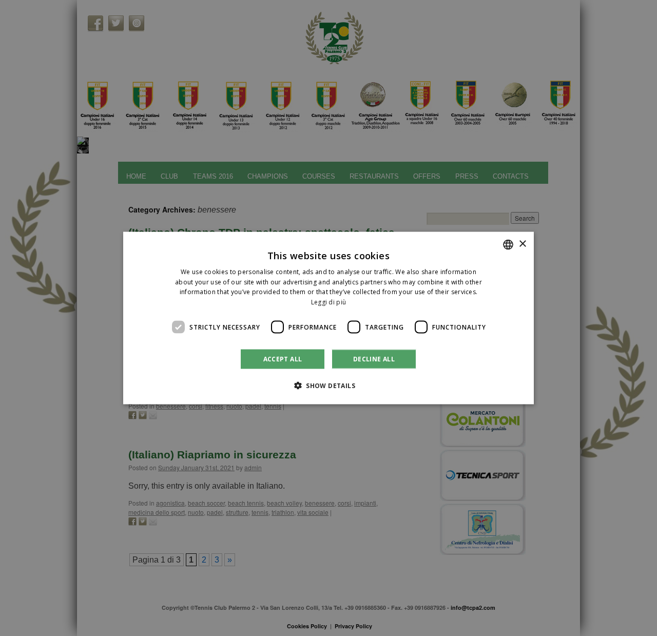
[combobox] (508, 244)
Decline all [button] (374, 359)
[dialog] (328, 318)
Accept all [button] (282, 359)
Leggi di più (328, 302)
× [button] (522, 244)
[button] (328, 385)
